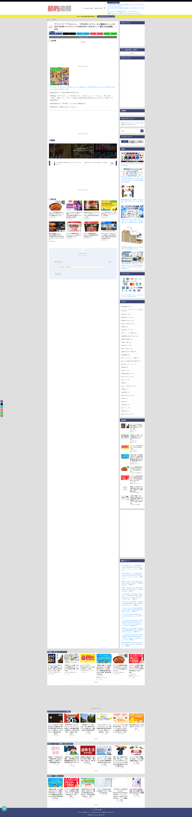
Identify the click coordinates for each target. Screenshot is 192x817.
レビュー (126, 379)
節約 (125, 401)
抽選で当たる (128, 320)
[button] (55, 34)
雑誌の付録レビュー (128, 373)
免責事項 (104, 812)
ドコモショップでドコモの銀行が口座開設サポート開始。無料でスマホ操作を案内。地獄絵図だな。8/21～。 (132, 609)
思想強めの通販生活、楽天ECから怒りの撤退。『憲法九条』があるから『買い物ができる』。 (132, 644)
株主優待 (126, 392)
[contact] (144, 1)
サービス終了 (127, 348)
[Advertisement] (83, 54)
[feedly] (140, 1)
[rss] (142, 1)
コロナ (126, 370)
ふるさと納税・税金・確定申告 (132, 361)
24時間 (132, 141)
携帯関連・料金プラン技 (130, 336)
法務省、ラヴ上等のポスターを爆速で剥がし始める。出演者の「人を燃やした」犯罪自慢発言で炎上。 (132, 583)
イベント (126, 407)
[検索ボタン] (104, 8)
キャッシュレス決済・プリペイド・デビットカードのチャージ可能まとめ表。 (132, 295)
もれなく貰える (128, 323)
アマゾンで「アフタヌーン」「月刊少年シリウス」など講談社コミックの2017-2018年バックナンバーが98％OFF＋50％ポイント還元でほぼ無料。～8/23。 (82, 88)
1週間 (140, 141)
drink (125, 398)
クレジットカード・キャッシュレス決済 (132, 310)
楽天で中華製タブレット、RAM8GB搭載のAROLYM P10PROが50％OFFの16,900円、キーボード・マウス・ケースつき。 (132, 567)
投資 (125, 326)
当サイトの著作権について (84, 812)
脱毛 (125, 382)
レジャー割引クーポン (129, 386)
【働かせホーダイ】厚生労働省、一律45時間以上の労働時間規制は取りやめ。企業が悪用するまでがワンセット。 (132, 603)
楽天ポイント (128, 329)
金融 (125, 367)
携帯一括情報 (128, 339)
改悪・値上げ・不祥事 (129, 351)
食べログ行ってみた (128, 414)
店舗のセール (128, 317)
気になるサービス (128, 395)
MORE (96, 682)
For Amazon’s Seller (96, 812)
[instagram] (138, 1)
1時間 (124, 141)
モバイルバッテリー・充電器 (131, 358)
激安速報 (52, 31)
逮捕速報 (126, 354)
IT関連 (126, 404)
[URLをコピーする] (2, 415)
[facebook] (134, 1)
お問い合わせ (110, 812)
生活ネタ (127, 314)
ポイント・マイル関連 (129, 333)
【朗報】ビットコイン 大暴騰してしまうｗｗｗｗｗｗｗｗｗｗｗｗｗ (124, 13)
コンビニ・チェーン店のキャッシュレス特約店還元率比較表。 (132, 164)
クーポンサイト (128, 376)
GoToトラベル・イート (129, 364)
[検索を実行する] (141, 130)
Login (109, 261)
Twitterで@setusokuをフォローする (106, 16)
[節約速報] (59, 8)
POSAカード (127, 345)
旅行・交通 (127, 342)
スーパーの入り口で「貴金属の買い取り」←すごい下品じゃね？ (122, 11)
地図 (125, 389)
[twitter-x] (136, 1)
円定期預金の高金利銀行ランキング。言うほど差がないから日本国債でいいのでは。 (132, 247)
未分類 (126, 411)
